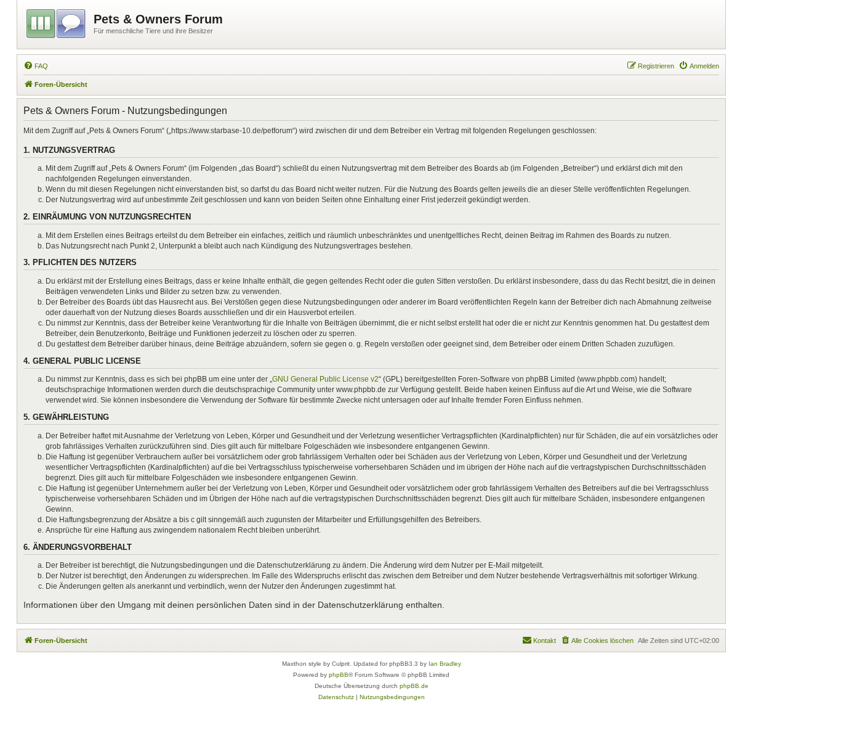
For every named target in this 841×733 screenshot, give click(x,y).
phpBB (338, 674)
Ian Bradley (445, 663)
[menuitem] (35, 66)
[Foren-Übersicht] (57, 21)
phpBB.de (414, 685)
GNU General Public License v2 (325, 379)
